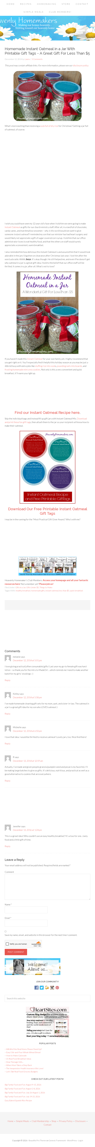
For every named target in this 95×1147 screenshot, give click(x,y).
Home (10, 1121)
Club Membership (40, 1121)
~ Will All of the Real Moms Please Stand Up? (23, 1049)
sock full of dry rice (49, 126)
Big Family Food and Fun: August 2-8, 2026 (22, 1088)
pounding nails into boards (69, 366)
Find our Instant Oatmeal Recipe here (47, 412)
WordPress (72, 1140)
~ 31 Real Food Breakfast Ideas (18, 1059)
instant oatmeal (52, 590)
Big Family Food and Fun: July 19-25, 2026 (22, 1096)
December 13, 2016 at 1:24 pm (27, 830)
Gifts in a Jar (20, 587)
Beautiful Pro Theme (37, 1140)
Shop (54, 1121)
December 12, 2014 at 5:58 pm (27, 697)
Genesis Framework (57, 1140)
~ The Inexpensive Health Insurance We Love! (24, 1068)
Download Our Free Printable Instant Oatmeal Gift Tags (47, 511)
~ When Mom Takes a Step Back (18, 1065)
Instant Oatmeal (12, 227)
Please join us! (46, 584)
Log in (80, 1140)
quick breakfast (76, 590)
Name (8, 904)
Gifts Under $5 (32, 587)
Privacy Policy (65, 1121)
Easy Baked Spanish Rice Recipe (18, 1100)
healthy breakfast (23, 590)
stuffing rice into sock (45, 366)
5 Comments (37, 59)
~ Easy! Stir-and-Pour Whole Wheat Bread (22, 1052)
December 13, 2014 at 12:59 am (28, 760)
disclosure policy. (81, 65)
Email (8, 918)
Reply (7, 680)
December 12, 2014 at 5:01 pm (27, 660)
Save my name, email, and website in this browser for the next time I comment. (41, 935)
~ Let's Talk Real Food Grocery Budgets (21, 1071)
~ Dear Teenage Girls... (14, 1062)
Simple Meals (22, 1121)
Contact (47, 1124)
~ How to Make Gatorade (16, 1055)
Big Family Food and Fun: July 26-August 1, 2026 (25, 1092)
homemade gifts (38, 590)
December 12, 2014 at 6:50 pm (27, 731)
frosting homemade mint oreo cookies (22, 369)
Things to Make (46, 587)
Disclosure (80, 1121)
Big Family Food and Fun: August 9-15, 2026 (23, 1084)
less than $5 (64, 590)
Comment (9, 872)
